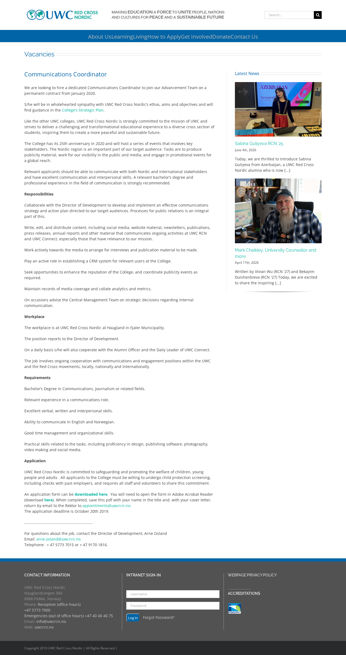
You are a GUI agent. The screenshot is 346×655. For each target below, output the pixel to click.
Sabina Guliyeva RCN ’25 (259, 143)
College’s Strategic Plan (83, 110)
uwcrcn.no (44, 627)
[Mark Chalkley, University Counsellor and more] (278, 211)
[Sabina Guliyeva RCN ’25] (278, 109)
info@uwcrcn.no (51, 621)
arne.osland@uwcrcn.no (58, 539)
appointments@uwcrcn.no (106, 505)
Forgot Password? (158, 617)
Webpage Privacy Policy (252, 575)
